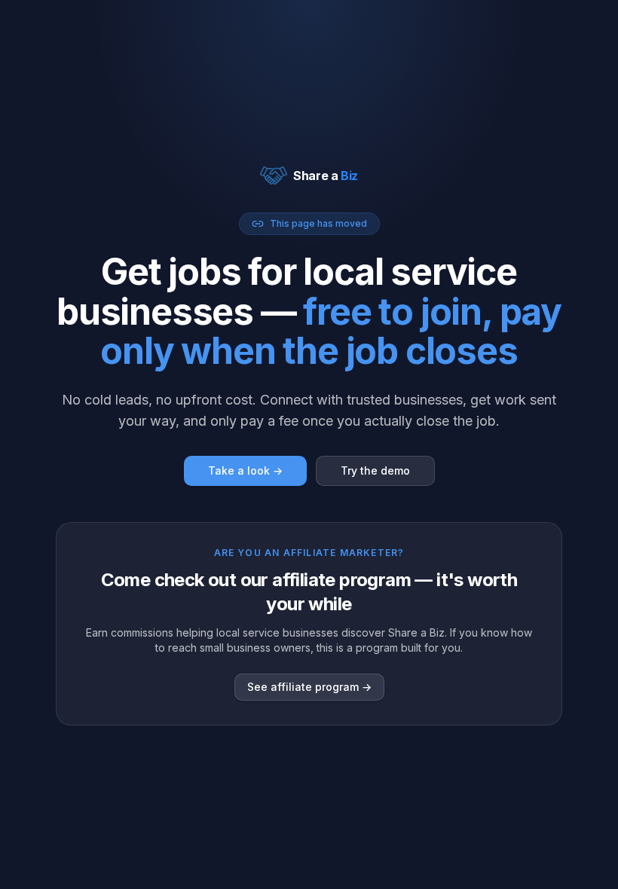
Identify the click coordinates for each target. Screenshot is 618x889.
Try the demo (375, 470)
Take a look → (245, 470)
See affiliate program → (309, 686)
